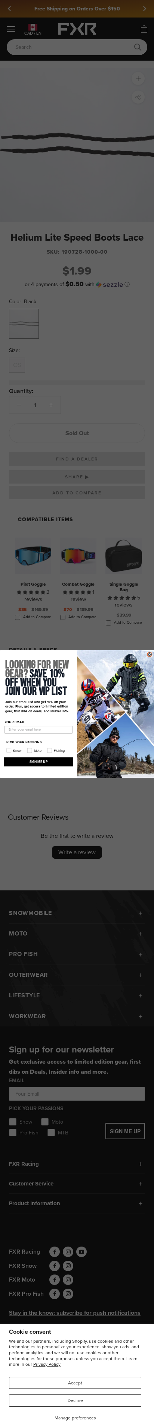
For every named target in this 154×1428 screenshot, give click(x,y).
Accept (75, 1383)
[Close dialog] (149, 654)
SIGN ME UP (39, 761)
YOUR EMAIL (14, 722)
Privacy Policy (47, 1364)
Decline (75, 1400)
